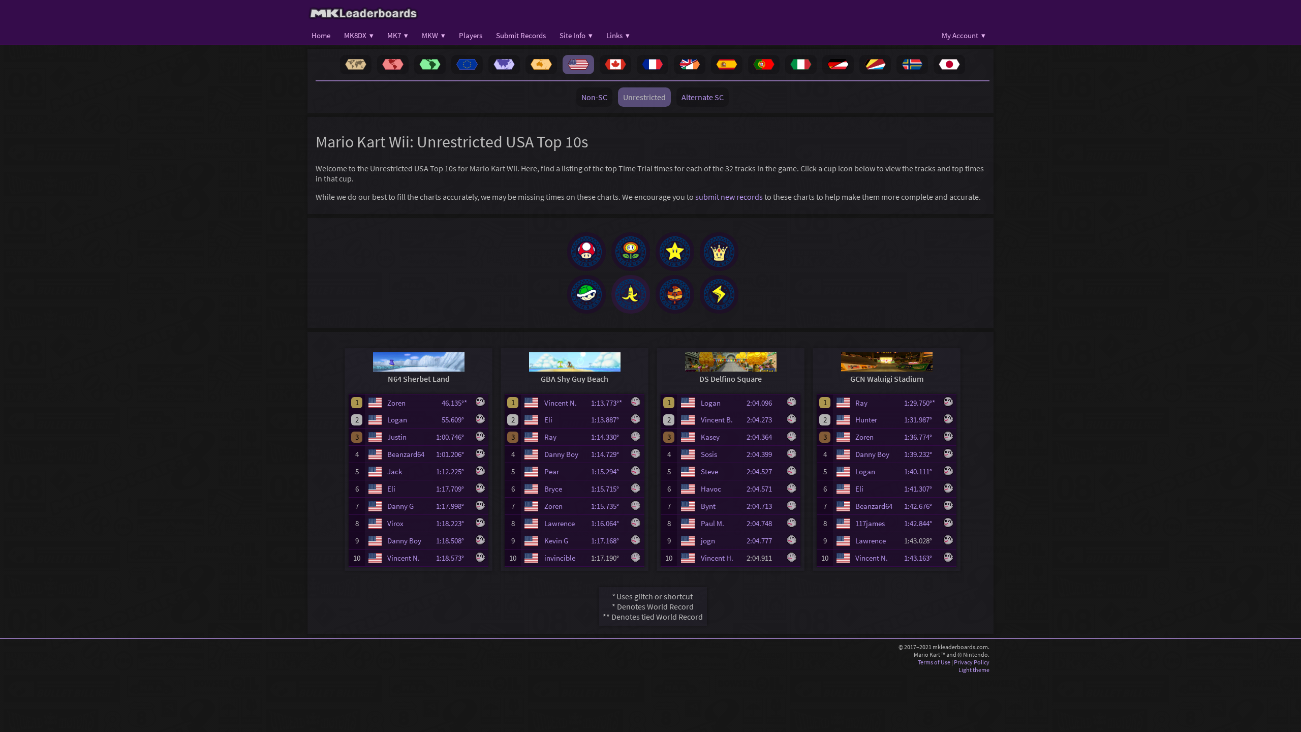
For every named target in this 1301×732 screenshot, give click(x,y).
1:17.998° (453, 506)
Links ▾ (618, 35)
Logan (397, 419)
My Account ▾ (963, 35)
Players (470, 35)
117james (870, 523)
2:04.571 (764, 489)
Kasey (710, 437)
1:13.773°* (608, 403)
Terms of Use (934, 662)
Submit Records (521, 35)
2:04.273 (764, 419)
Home (321, 35)
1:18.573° (453, 558)
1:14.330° (608, 437)
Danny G (400, 506)
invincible (559, 558)
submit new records (729, 197)
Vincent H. (717, 558)
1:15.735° (608, 506)
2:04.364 (764, 437)
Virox (395, 523)
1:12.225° (453, 471)
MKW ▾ (433, 35)
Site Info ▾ (576, 35)
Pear (551, 471)
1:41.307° (921, 489)
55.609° (456, 419)
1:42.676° (921, 506)
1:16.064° (608, 523)
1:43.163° (921, 558)
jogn (708, 540)
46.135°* (456, 403)
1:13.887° (608, 419)
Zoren (396, 403)
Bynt (708, 506)
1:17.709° (453, 489)
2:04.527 (764, 471)
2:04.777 (764, 540)
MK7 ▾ (397, 35)
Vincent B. (717, 419)
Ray (550, 437)
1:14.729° (608, 454)
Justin (397, 437)
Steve (709, 471)
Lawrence (559, 523)
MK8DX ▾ (359, 35)
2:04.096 (764, 403)
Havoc (711, 489)
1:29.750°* (921, 403)
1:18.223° (453, 523)
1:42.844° (921, 523)
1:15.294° (608, 471)
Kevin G (556, 540)
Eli (391, 489)
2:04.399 (764, 454)
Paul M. (712, 523)
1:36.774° (921, 437)
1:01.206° (453, 454)
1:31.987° (921, 419)
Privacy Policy (971, 662)
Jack (394, 471)
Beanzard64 (405, 454)
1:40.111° (921, 471)
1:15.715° (608, 489)
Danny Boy (404, 540)
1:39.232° (921, 454)
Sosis (709, 454)
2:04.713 (764, 506)
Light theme (973, 670)
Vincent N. (403, 558)
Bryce (553, 489)
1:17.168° (608, 540)
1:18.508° (453, 540)
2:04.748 (764, 523)
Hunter (866, 419)
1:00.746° (453, 437)
